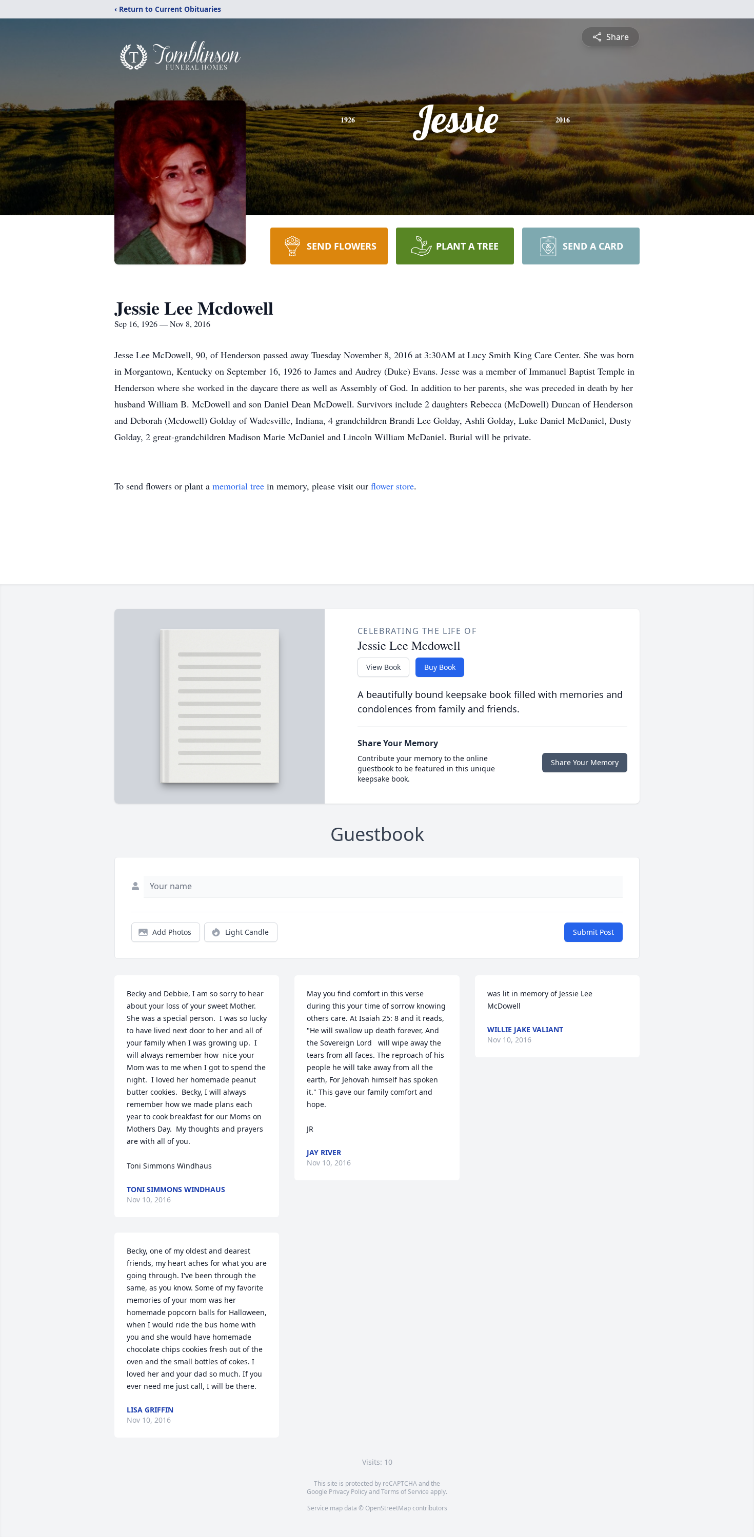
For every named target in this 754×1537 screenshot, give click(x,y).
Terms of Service (405, 1491)
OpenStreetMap (388, 1508)
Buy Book (439, 667)
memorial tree (238, 486)
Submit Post (593, 932)
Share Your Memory (585, 762)
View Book (383, 667)
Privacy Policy (348, 1491)
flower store (392, 486)
